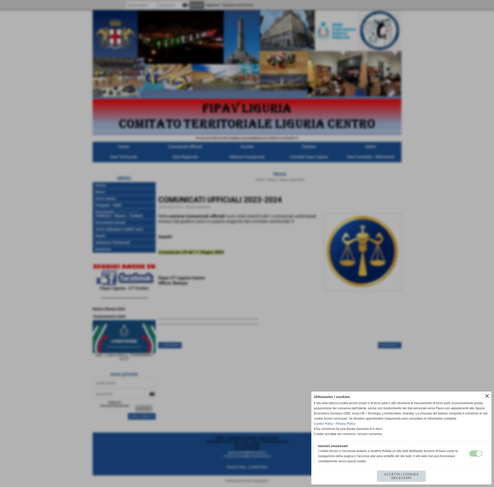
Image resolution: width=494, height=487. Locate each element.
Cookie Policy (323, 424)
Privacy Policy (345, 424)
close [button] (487, 396)
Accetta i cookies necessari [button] (401, 476)
